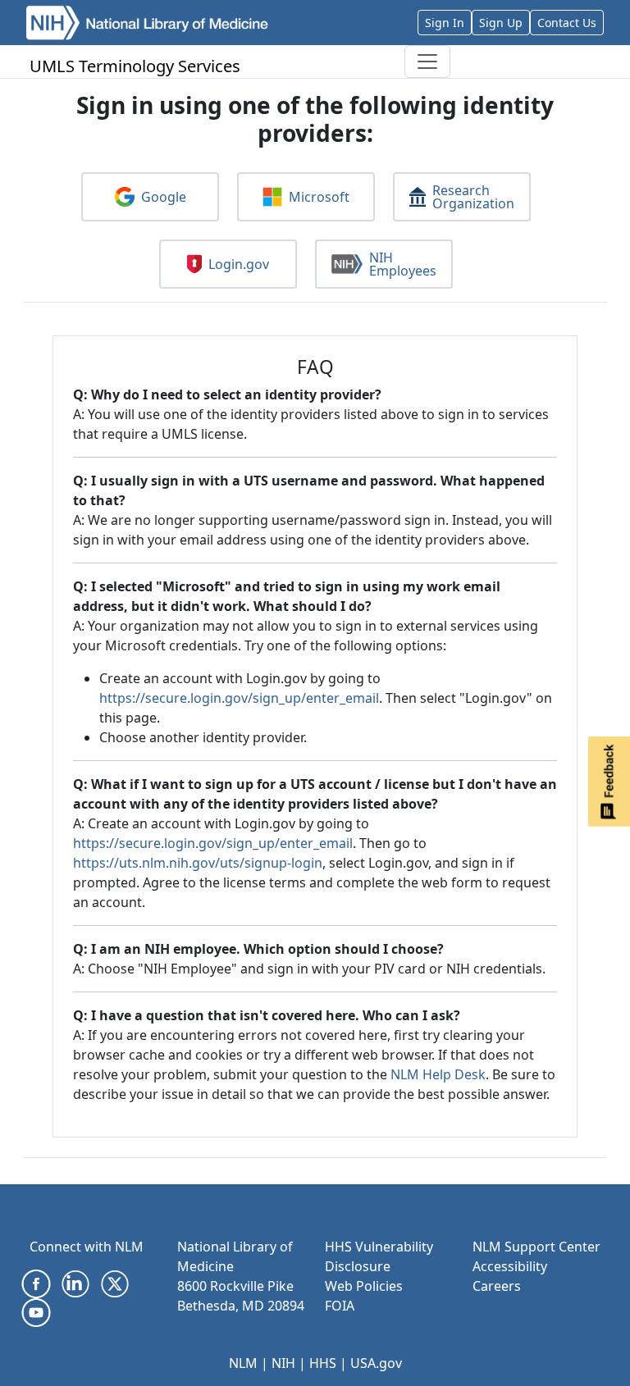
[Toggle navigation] (427, 61)
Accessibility (509, 1266)
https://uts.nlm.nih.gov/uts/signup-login (197, 863)
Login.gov (238, 264)
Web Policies (364, 1286)
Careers (496, 1286)
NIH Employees (402, 264)
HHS (322, 1363)
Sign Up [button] (501, 22)
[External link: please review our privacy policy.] (36, 1283)
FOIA (339, 1306)
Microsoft (319, 197)
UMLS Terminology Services (135, 66)
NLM (243, 1363)
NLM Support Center (536, 1247)
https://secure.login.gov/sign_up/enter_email (239, 698)
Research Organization (473, 196)
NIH (283, 1363)
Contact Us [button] (566, 22)
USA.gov (376, 1363)
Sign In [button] (444, 22)
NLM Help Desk (438, 1074)
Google (163, 197)
